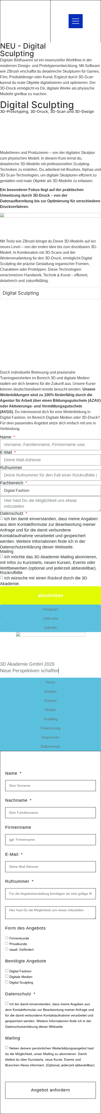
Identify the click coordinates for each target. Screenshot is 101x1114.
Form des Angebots (25, 928)
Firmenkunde (19, 938)
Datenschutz (12, 513)
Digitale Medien (20, 976)
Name (6, 437)
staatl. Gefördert (21, 949)
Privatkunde (18, 944)
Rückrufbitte (11, 573)
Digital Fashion (20, 971)
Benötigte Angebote (25, 961)
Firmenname (18, 827)
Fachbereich (12, 483)
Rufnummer (11, 467)
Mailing (6, 551)
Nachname (17, 800)
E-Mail (6, 452)
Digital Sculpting (21, 982)
